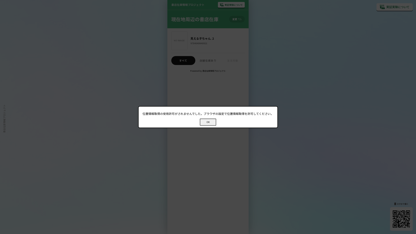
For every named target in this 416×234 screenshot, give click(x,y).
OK (208, 122)
